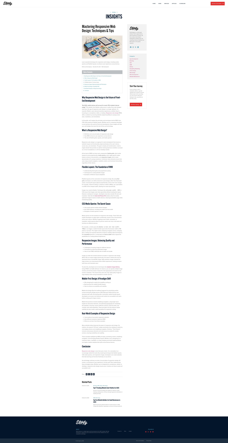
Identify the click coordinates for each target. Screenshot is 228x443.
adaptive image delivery (113, 267)
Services (166, 3)
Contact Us (120, 431)
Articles (174, 3)
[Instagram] (133, 47)
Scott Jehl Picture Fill (100, 196)
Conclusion (86, 90)
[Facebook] (131, 47)
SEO (131, 63)
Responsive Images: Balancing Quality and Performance (95, 84)
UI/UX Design (133, 70)
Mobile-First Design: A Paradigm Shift (91, 86)
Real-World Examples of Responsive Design (92, 88)
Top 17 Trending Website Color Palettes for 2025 (106, 388)
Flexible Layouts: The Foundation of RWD (92, 80)
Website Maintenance (135, 76)
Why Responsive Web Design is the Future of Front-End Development (97, 76)
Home (154, 3)
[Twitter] (150, 432)
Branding (95, 385)
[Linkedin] (138, 47)
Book (125, 431)
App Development (134, 59)
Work (159, 3)
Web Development (105, 67)
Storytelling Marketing (135, 68)
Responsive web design (112, 113)
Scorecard (182, 3)
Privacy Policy (148, 440)
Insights (130, 431)
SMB (98, 385)
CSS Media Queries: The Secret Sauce (91, 82)
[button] (87, 374)
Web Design (105, 385)
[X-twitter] (135, 47)
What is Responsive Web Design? (90, 78)
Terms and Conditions (140, 440)
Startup (101, 385)
